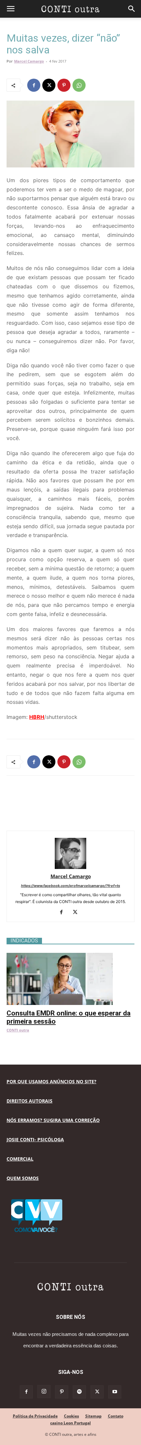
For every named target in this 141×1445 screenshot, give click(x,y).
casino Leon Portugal (70, 1423)
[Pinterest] (63, 85)
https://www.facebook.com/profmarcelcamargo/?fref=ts (70, 885)
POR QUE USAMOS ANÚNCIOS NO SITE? (51, 1081)
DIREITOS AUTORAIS (29, 1101)
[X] (48, 85)
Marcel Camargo (29, 61)
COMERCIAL (20, 1159)
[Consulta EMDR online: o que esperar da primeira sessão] (70, 956)
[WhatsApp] (79, 85)
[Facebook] (33, 85)
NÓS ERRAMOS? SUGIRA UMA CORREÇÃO (53, 1120)
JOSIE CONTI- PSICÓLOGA (35, 1139)
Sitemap (93, 1416)
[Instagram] (43, 1391)
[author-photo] (70, 867)
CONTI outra (18, 1030)
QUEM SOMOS (23, 1178)
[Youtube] (114, 1391)
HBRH (36, 717)
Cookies (71, 1416)
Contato (115, 1416)
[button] (10, 9)
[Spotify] (79, 1391)
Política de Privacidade (35, 1416)
